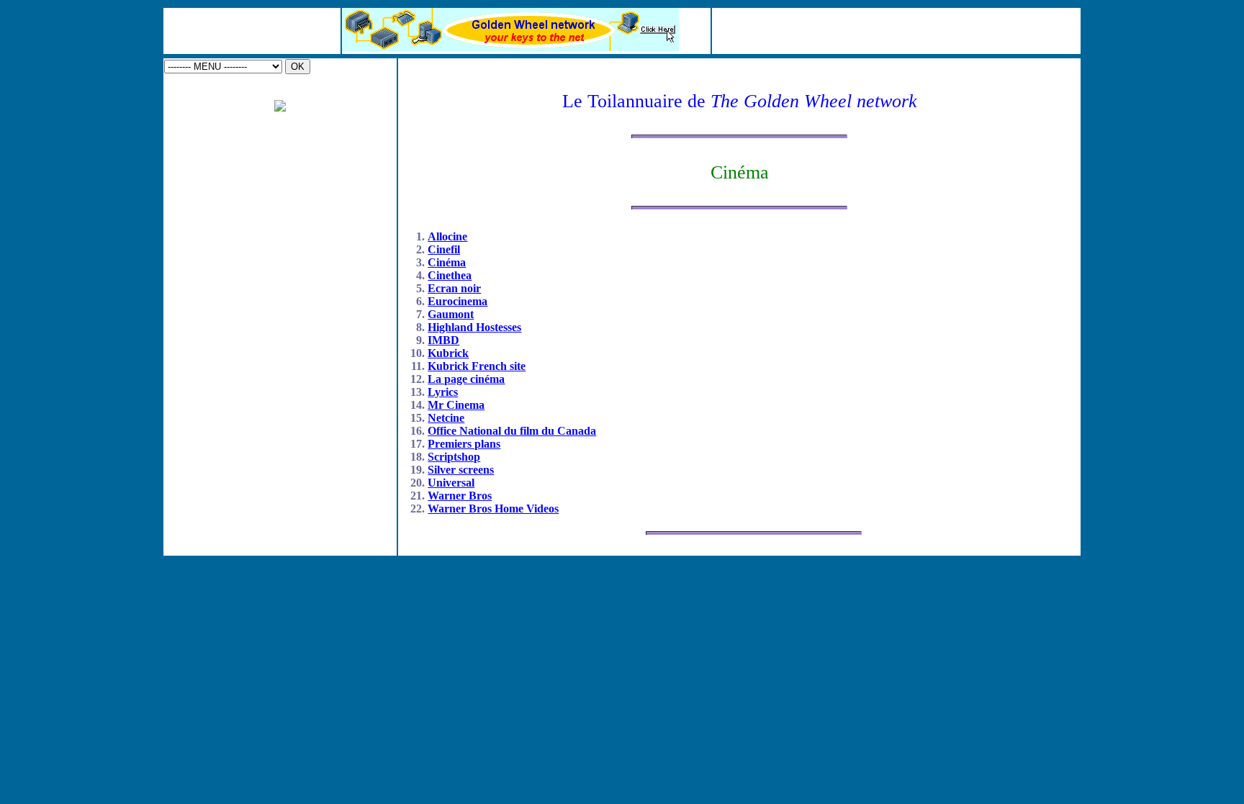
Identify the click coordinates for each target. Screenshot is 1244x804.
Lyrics (443, 392)
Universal (451, 482)
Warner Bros (460, 495)
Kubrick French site (477, 366)
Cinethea (450, 275)
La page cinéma (466, 379)
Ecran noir (454, 288)
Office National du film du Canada (512, 431)
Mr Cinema (456, 405)
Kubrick (448, 353)
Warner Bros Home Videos (493, 508)
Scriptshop (454, 457)
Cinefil (444, 249)
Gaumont (451, 314)
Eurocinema (457, 301)
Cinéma (447, 262)
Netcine (446, 418)
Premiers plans (464, 444)
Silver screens (461, 470)
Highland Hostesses (474, 327)
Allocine (447, 236)
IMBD (443, 340)
